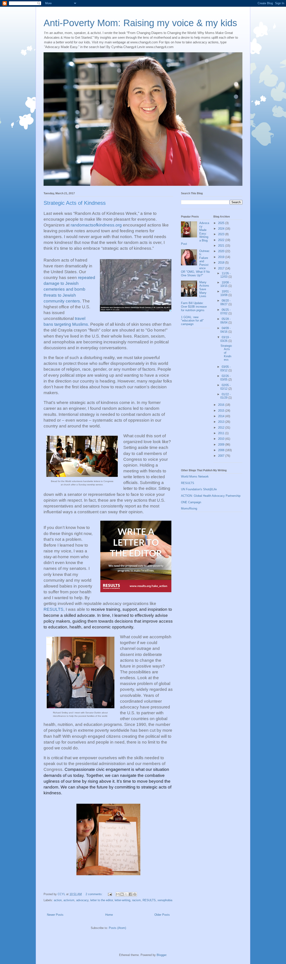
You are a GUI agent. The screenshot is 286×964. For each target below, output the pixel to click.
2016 (221, 404)
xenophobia (165, 900)
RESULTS (53, 609)
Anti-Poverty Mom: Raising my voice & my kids (140, 23)
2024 (221, 228)
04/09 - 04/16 (225, 329)
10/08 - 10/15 (225, 284)
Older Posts (162, 914)
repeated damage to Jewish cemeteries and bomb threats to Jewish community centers (69, 289)
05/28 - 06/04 (225, 320)
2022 (221, 240)
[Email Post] (109, 894)
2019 (221, 257)
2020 (221, 251)
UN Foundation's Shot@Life (199, 489)
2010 (221, 438)
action (58, 900)
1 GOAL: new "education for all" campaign (192, 320)
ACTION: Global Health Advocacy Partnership (210, 495)
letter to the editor (101, 900)
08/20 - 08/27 (225, 302)
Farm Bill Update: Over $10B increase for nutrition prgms (194, 306)
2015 (221, 410)
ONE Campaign (191, 502)
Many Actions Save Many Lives (204, 289)
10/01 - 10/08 (225, 293)
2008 (221, 450)
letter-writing (122, 900)
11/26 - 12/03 (225, 275)
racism (136, 900)
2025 (221, 223)
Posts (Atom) (117, 928)
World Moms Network (195, 476)
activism (68, 900)
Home (109, 914)
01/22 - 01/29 (225, 396)
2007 (221, 455)
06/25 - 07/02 (225, 311)
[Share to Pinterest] (134, 894)
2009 (221, 444)
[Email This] (118, 894)
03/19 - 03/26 (225, 339)
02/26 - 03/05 (225, 377)
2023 (221, 234)
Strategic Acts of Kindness (75, 203)
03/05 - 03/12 (225, 368)
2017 (221, 268)
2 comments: (94, 894)
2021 (221, 245)
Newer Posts (55, 914)
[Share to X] (126, 894)
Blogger (161, 955)
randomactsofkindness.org (96, 225)
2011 (221, 433)
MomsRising (189, 508)
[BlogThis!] (122, 894)
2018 (221, 262)
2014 (221, 416)
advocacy (82, 900)
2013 (221, 421)
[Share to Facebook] (130, 894)
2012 (221, 427)
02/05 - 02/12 (225, 386)
